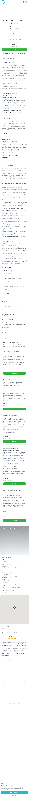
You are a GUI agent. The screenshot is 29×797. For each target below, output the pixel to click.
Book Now (14, 49)
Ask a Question (21, 53)
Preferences (14, 795)
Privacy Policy (6, 789)
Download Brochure (8, 53)
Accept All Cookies (14, 792)
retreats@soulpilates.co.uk (11, 236)
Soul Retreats (11, 636)
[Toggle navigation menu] (26, 2)
